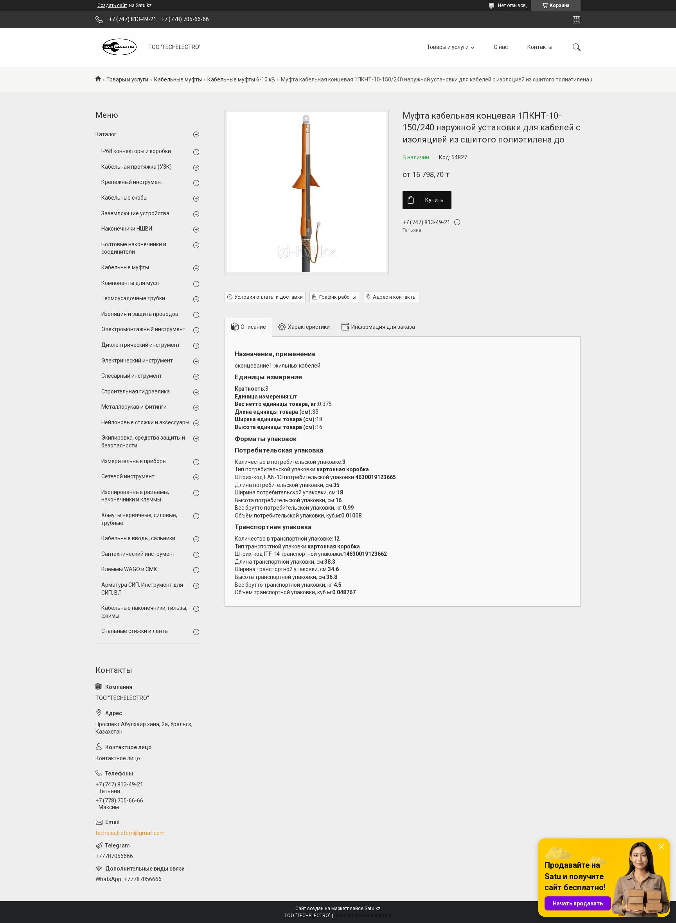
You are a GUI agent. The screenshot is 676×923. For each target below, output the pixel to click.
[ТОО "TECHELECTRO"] (118, 47)
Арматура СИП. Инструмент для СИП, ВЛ (142, 589)
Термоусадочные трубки (133, 298)
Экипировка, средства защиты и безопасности (143, 441)
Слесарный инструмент (131, 376)
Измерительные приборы (134, 461)
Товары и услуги (448, 47)
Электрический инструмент (137, 360)
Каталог (106, 134)
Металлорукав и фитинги (134, 407)
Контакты (539, 47)
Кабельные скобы (124, 198)
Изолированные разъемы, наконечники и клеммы (135, 496)
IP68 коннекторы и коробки (136, 151)
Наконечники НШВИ (126, 228)
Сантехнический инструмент (138, 554)
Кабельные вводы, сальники (138, 538)
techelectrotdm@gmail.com (130, 833)
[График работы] (576, 19)
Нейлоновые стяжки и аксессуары (145, 422)
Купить (434, 200)
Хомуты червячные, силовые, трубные (139, 519)
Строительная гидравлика (135, 391)
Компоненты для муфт (130, 283)
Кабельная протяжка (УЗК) (136, 167)
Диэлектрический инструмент (140, 345)
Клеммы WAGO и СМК (129, 569)
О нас (501, 47)
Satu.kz (373, 908)
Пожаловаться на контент (363, 915)
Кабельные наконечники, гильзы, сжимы (144, 612)
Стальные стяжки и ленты (135, 631)
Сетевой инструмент (128, 476)
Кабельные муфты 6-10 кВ (241, 79)
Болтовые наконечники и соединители (133, 248)
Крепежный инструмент (132, 182)
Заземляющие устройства (135, 213)
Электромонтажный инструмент (143, 329)
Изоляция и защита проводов (139, 314)
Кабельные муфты (178, 79)
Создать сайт (112, 5)
